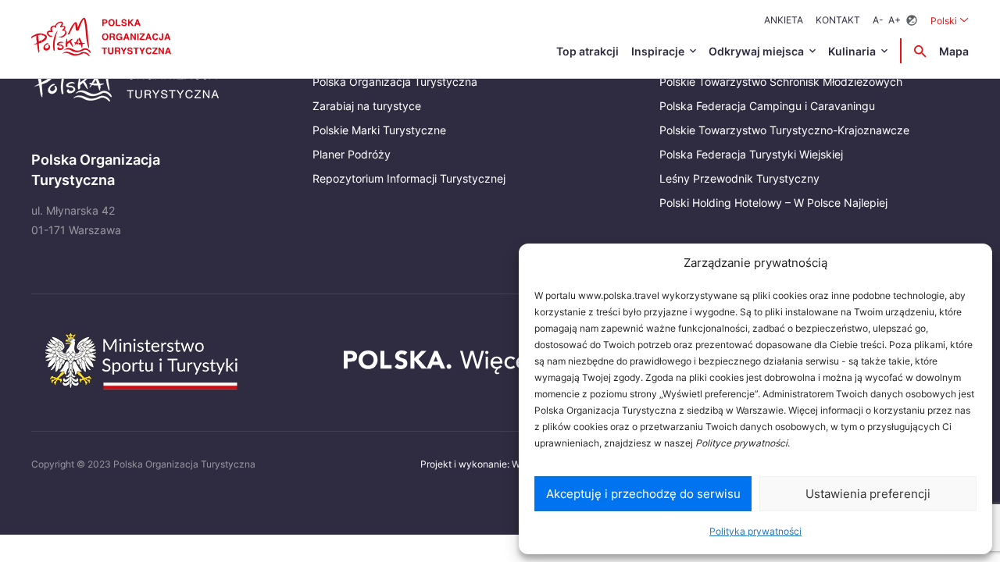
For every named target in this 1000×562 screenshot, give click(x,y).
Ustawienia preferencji (867, 493)
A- (878, 20)
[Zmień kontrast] (911, 20)
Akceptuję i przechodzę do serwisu (643, 493)
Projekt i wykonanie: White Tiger (491, 464)
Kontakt (838, 20)
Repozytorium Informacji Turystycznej (408, 178)
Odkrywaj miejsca (756, 51)
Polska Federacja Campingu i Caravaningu (767, 105)
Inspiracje (657, 51)
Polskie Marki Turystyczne (379, 130)
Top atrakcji (587, 51)
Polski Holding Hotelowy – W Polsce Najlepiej (773, 202)
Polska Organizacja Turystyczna (394, 81)
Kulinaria (852, 51)
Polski (949, 20)
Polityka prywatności (755, 531)
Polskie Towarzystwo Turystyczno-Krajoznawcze (784, 130)
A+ (894, 20)
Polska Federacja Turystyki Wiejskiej (751, 154)
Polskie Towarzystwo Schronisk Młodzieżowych (780, 81)
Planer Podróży (351, 154)
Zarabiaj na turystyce (366, 105)
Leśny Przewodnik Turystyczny (739, 178)
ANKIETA (783, 20)
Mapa (954, 51)
